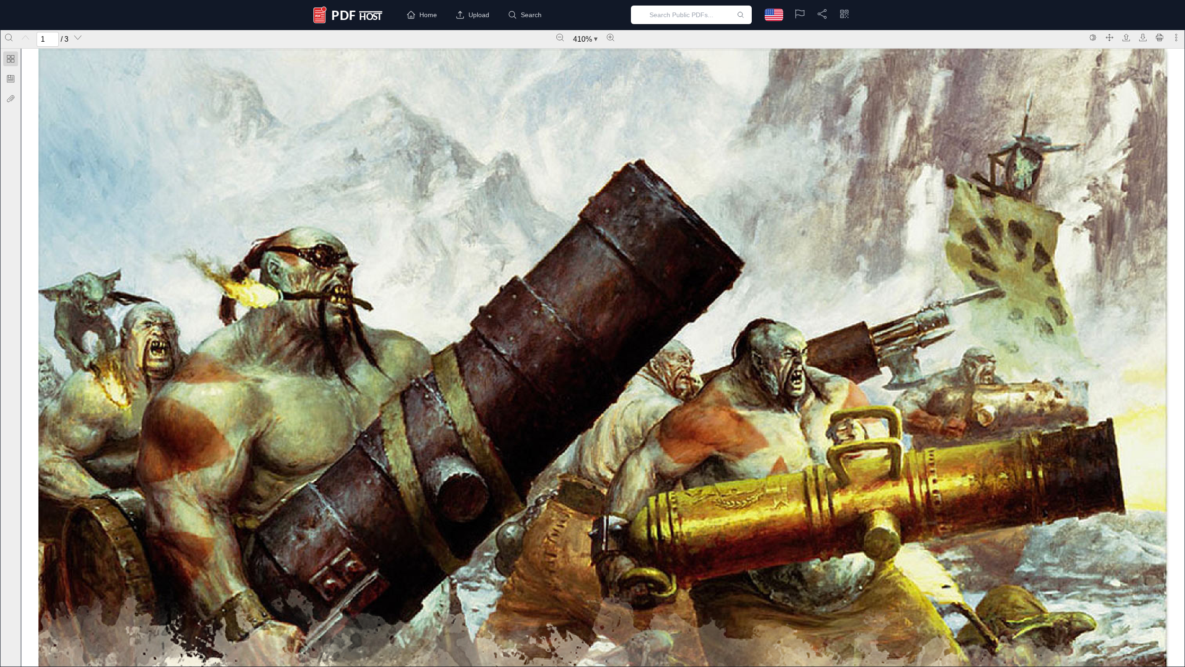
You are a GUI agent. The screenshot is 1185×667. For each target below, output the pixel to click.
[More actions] (1176, 37)
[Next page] (77, 37)
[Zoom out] (560, 37)
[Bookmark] (10, 78)
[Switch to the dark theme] (1092, 37)
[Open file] (1126, 37)
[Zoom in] (610, 37)
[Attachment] (10, 98)
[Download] (1142, 37)
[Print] (1159, 37)
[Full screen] (1109, 37)
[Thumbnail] (10, 58)
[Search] (8, 37)
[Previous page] (25, 37)
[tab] (10, 60)
